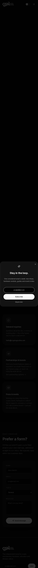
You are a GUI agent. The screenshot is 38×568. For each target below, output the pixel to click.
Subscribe (19, 297)
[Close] (35, 264)
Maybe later (19, 302)
